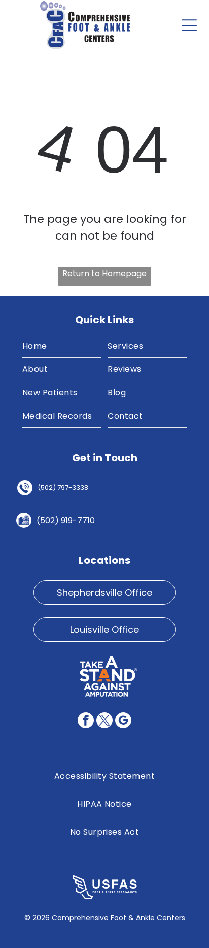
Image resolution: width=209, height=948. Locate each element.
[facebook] (86, 721)
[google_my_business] (123, 721)
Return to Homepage (104, 273)
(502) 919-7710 (66, 520)
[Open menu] (189, 25)
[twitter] (104, 721)
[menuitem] (61, 346)
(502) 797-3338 (63, 487)
